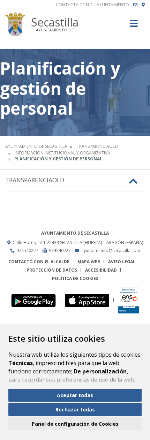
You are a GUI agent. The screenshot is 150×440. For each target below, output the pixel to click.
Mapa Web (88, 262)
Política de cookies (75, 278)
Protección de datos (52, 270)
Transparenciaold (97, 146)
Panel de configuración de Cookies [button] (75, 423)
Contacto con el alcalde (38, 262)
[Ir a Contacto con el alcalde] (135, 5)
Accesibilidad (101, 270)
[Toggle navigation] (134, 25)
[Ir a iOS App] (89, 300)
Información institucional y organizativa (62, 153)
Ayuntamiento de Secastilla (36, 146)
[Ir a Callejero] (143, 5)
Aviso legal (121, 262)
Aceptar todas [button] (75, 395)
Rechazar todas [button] (75, 409)
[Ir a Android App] (35, 300)
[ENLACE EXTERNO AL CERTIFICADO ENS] (128, 300)
